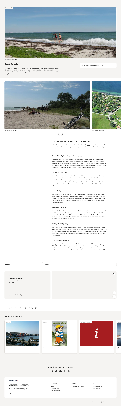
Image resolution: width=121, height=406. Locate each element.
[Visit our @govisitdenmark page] (64, 371)
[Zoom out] (114, 297)
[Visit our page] (56, 371)
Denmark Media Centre (78, 386)
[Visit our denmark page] (52, 371)
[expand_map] (113, 273)
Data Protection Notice (91, 402)
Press (52, 386)
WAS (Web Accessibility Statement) (108, 402)
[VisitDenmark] (14, 380)
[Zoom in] (114, 293)
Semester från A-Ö (98, 386)
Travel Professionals (56, 390)
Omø (88, 145)
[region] (84, 285)
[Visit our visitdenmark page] (60, 371)
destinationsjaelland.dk (99, 249)
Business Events (55, 388)
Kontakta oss (96, 388)
